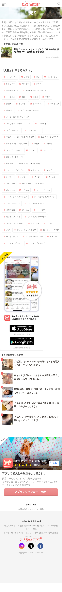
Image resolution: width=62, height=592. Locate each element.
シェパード (47, 150)
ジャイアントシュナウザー (16, 144)
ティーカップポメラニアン (44, 197)
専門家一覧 (8, 533)
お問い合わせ (51, 526)
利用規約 (40, 526)
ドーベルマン (38, 104)
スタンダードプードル (15, 157)
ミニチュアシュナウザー (36, 217)
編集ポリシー (30, 526)
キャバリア (40, 210)
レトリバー (10, 84)
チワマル (25, 190)
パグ (8, 230)
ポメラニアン (52, 77)
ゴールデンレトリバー (15, 223)
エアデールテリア (34, 130)
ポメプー (23, 177)
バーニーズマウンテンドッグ (17, 117)
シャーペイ (42, 124)
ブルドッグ (54, 104)
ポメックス (10, 190)
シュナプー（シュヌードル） (33, 183)
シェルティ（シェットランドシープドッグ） (23, 164)
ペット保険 (39, 509)
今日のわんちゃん (25, 509)
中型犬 (47, 97)
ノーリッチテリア (13, 203)
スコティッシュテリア (49, 137)
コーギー (25, 84)
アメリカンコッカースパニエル (18, 124)
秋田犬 (49, 144)
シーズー (32, 150)
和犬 (24, 97)
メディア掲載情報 (50, 533)
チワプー (9, 177)
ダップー (37, 177)
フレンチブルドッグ (37, 243)
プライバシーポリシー (23, 533)
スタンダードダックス (36, 203)
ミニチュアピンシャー (34, 237)
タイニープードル (43, 190)
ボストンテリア (12, 237)
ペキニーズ (54, 237)
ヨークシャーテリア (51, 230)
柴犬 (38, 77)
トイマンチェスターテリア (16, 197)
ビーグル (25, 210)
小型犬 (35, 97)
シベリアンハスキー (14, 150)
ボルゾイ (9, 110)
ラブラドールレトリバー (29, 110)
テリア (38, 84)
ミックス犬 (10, 97)
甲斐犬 (36, 144)
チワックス (35, 170)
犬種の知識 (10, 210)
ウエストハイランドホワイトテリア (20, 137)
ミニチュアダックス (14, 243)
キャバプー (10, 183)
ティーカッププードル (15, 170)
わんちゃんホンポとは (13, 526)
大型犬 (8, 104)
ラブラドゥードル (13, 130)
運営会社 (38, 533)
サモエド (22, 104)
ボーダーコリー (12, 90)
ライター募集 (31, 529)
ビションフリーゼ (13, 217)
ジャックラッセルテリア (26, 230)
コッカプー (53, 177)
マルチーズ (35, 223)
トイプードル (11, 77)
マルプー (50, 170)
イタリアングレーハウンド (36, 90)
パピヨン (50, 223)
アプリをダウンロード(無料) (31, 491)
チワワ (26, 77)
